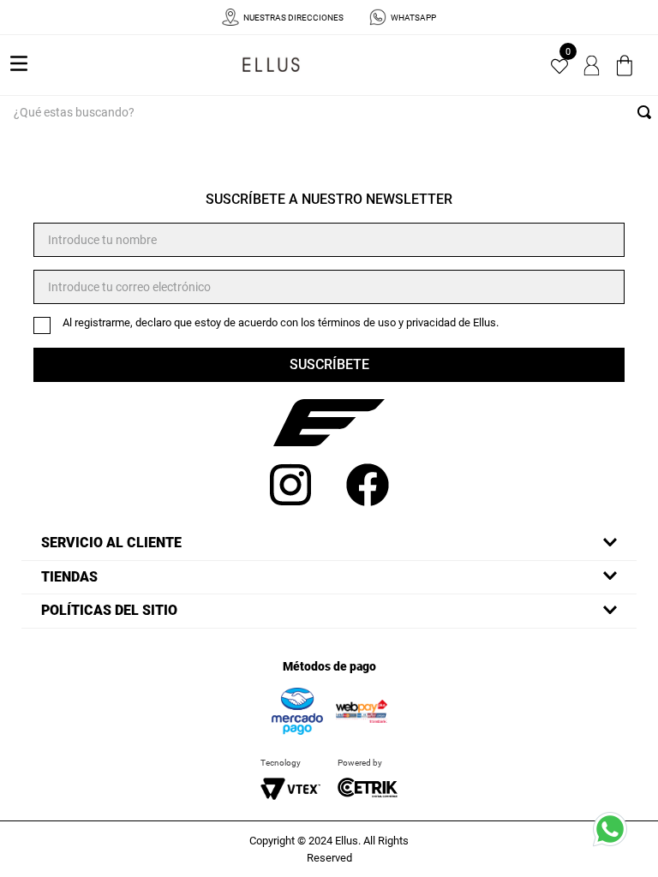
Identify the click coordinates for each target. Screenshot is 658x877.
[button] (329, 543)
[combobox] (329, 112)
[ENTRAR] (592, 65)
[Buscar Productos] (647, 112)
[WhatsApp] (615, 834)
